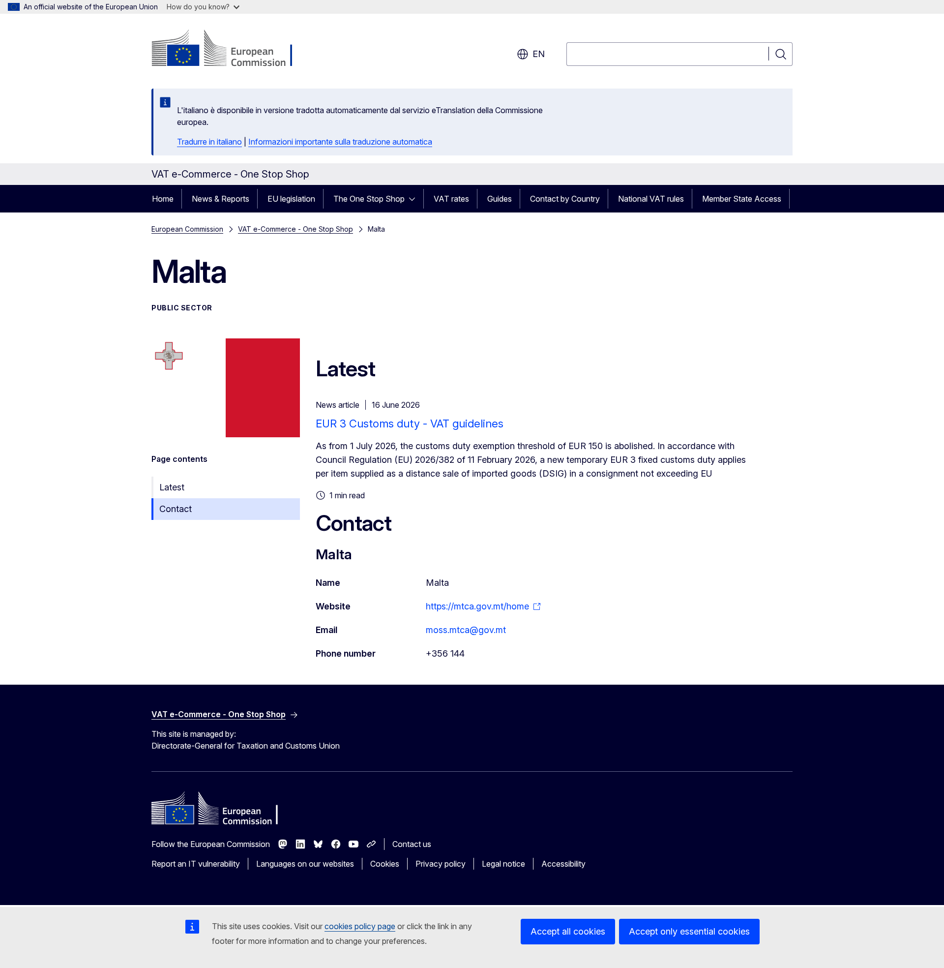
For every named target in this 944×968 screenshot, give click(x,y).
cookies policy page (359, 926)
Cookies (384, 864)
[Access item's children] (415, 198)
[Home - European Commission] (230, 49)
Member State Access (741, 199)
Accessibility (563, 864)
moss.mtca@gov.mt (466, 630)
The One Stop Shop (369, 199)
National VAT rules (651, 199)
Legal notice (503, 864)
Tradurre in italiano (209, 142)
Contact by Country (565, 199)
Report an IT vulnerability (195, 864)
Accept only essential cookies (689, 931)
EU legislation (291, 199)
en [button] (538, 54)
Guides (499, 199)
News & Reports (220, 199)
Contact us (411, 844)
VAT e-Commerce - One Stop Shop (295, 229)
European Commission (187, 229)
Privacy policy (440, 864)
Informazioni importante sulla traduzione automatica (340, 142)
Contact (175, 509)
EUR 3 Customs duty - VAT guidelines (409, 423)
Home (163, 199)
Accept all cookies (568, 931)
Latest (171, 487)
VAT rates (451, 199)
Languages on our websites (305, 864)
